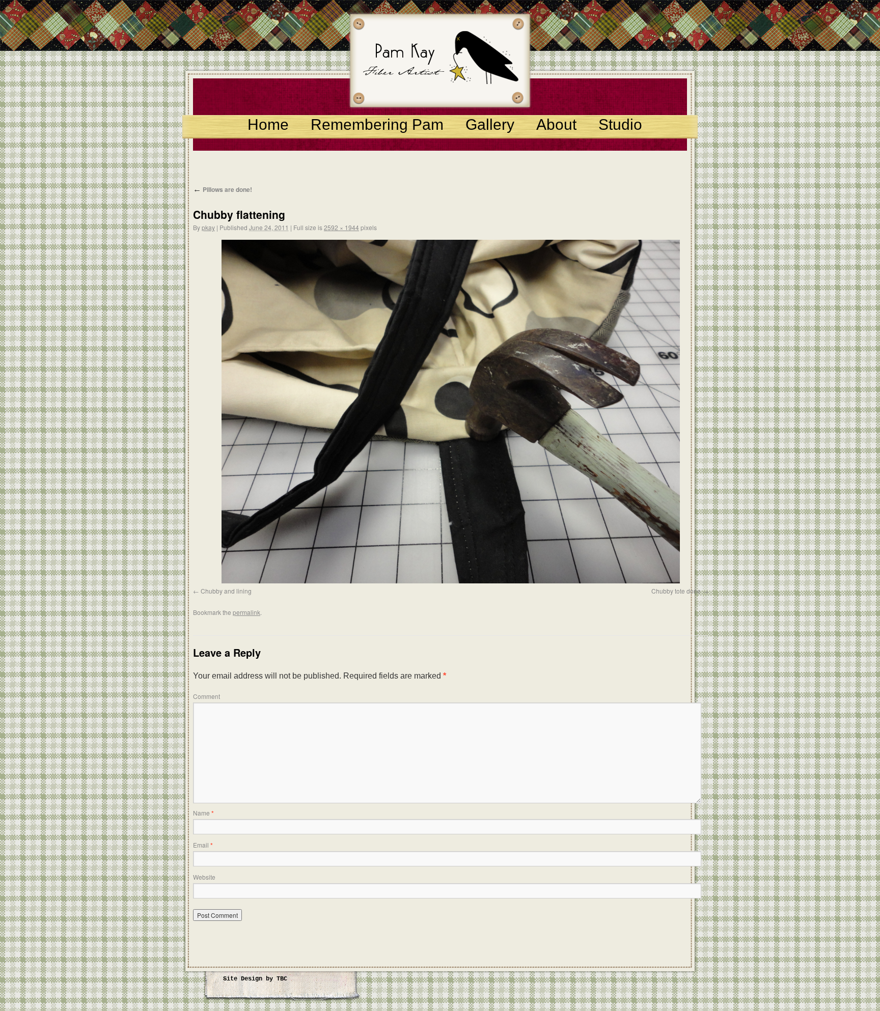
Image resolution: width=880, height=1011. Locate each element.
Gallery (489, 124)
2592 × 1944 (341, 227)
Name (203, 812)
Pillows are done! (222, 189)
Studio (620, 124)
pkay (208, 227)
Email (203, 844)
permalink (246, 612)
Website (204, 877)
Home (268, 124)
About (556, 124)
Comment (206, 696)
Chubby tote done (676, 590)
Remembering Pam (377, 124)
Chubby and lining (226, 590)
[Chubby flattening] (450, 411)
